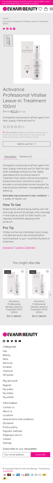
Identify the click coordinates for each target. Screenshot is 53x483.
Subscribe (40, 454)
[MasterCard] (9, 475)
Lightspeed (8, 471)
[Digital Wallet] (38, 475)
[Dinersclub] (32, 475)
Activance (8, 247)
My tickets (8, 393)
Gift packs (8, 374)
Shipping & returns (12, 435)
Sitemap (7, 443)
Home (5, 18)
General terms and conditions (18, 419)
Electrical (7, 363)
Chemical (7, 371)
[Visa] (14, 475)
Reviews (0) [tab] (26, 156)
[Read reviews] (12, 126)
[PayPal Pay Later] (5, 478)
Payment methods (12, 431)
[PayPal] (44, 475)
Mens (5, 359)
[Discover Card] (23, 475)
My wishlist (8, 397)
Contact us (8, 407)
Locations (8, 415)
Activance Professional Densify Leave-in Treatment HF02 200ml (39, 307)
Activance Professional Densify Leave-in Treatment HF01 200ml (13, 307)
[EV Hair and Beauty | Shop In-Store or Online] (20, 9)
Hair (5, 351)
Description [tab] (10, 156)
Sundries (7, 367)
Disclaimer (8, 423)
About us (7, 411)
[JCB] (27, 475)
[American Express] (18, 475)
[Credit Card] (4, 475)
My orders (8, 389)
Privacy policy (10, 427)
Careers (7, 439)
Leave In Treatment (25, 247)
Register (7, 385)
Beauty (6, 355)
